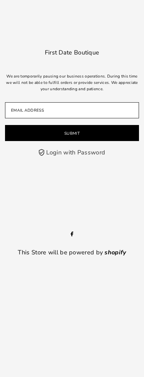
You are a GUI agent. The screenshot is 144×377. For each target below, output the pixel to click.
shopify (115, 252)
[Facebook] (72, 234)
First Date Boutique (72, 52)
